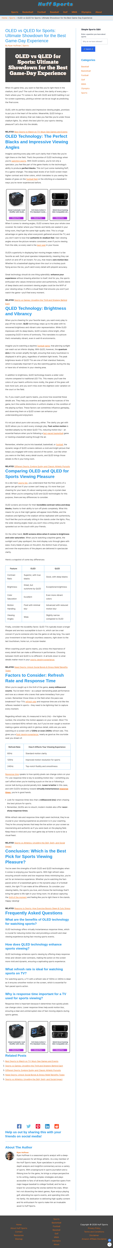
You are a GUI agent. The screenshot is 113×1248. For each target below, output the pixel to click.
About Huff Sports (19, 1228)
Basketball (27, 12)
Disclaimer (94, 1235)
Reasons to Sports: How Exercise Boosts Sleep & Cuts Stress (42, 908)
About (98, 12)
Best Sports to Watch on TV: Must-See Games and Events (40, 132)
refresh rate (30, 701)
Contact (18, 1232)
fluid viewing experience (27, 734)
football (59, 444)
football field (32, 179)
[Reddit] (56, 1126)
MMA (74, 12)
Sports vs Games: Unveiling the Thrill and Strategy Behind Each (34, 1066)
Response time (12, 774)
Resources (19, 1235)
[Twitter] (28, 1126)
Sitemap (19, 1239)
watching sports (18, 161)
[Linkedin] (47, 1126)
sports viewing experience (42, 659)
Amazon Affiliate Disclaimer (94, 1239)
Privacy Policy (94, 1228)
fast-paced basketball (53, 433)
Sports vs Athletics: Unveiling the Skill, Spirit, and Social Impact (34, 1079)
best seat (41, 245)
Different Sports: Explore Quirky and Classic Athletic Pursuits (42, 466)
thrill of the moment (18, 897)
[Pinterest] (38, 1126)
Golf (65, 12)
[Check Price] (16, 218)
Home (4, 18)
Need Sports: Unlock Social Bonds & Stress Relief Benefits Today (35, 1075)
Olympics (86, 12)
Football (41, 12)
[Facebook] (19, 1126)
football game (43, 346)
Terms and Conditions (94, 1232)
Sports (14, 12)
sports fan (23, 483)
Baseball (54, 12)
